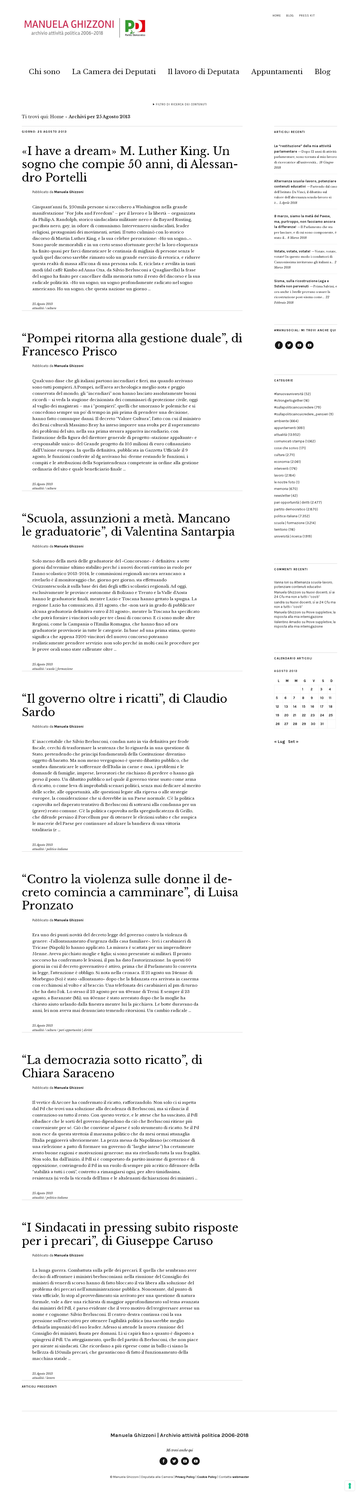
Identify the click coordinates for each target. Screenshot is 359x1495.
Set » (293, 741)
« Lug (279, 741)
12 (277, 706)
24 (322, 715)
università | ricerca (288, 536)
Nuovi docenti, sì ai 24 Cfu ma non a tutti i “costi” (304, 594)
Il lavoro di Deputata (203, 72)
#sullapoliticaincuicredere (294, 407)
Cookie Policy (207, 1477)
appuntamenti (285, 428)
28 (295, 724)
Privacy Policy (185, 1477)
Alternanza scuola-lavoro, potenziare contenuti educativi (303, 584)
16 (312, 706)
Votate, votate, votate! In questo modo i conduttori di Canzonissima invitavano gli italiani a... (305, 257)
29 (304, 724)
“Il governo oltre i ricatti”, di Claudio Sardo (124, 705)
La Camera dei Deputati (114, 72)
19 (277, 715)
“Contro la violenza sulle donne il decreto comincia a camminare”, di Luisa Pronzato (130, 892)
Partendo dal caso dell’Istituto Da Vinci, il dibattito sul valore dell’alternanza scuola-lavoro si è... (305, 192)
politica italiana (57, 849)
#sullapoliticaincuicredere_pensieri (301, 414)
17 (322, 706)
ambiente (281, 421)
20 (286, 715)
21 (294, 715)
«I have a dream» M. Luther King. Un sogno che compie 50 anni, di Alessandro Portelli (130, 164)
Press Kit (307, 15)
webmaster (240, 1477)
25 (331, 715)
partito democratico (289, 509)
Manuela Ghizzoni (69, 192)
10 (322, 698)
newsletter (282, 496)
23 (313, 715)
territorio (281, 529)
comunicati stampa (289, 441)
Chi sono (44, 72)
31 (322, 724)
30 (313, 724)
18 (330, 706)
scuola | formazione (60, 669)
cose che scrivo (286, 448)
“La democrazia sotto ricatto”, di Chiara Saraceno (112, 1066)
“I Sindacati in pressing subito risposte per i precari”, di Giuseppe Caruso (130, 1234)
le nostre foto (284, 482)
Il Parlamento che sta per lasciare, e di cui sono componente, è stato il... (305, 227)
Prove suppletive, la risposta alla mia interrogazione (305, 614)
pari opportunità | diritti (75, 1030)
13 (286, 706)
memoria (281, 489)
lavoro (51, 1378)
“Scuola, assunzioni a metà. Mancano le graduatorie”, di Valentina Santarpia (128, 525)
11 (330, 698)
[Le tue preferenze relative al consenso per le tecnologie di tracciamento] (350, 1486)
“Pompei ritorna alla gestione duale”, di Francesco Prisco (132, 345)
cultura (51, 308)
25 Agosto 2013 (42, 304)
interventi (281, 468)
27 (286, 724)
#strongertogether (288, 400)
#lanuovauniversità (288, 394)
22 (304, 715)
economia (282, 462)
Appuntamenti (277, 72)
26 (278, 724)
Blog (290, 15)
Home (277, 15)
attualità (38, 308)
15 (303, 706)
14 (294, 706)
